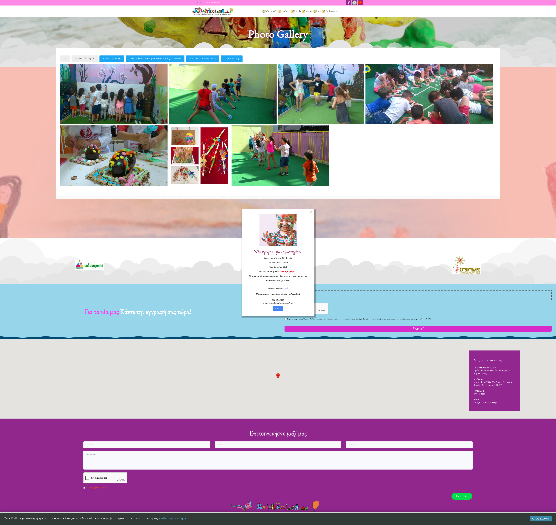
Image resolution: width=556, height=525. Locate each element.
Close (278, 308)
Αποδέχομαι (540, 518)
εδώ (286, 288)
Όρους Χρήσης (309, 319)
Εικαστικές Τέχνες (84, 59)
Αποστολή (462, 496)
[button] (278, 376)
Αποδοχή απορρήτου (97, 487)
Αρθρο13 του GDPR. (423, 319)
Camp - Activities (111, 59)
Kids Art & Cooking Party (203, 59)
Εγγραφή (418, 328)
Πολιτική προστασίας (335, 319)
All (65, 59)
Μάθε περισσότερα (172, 518)
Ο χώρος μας (232, 59)
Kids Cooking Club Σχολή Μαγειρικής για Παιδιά (155, 59)
